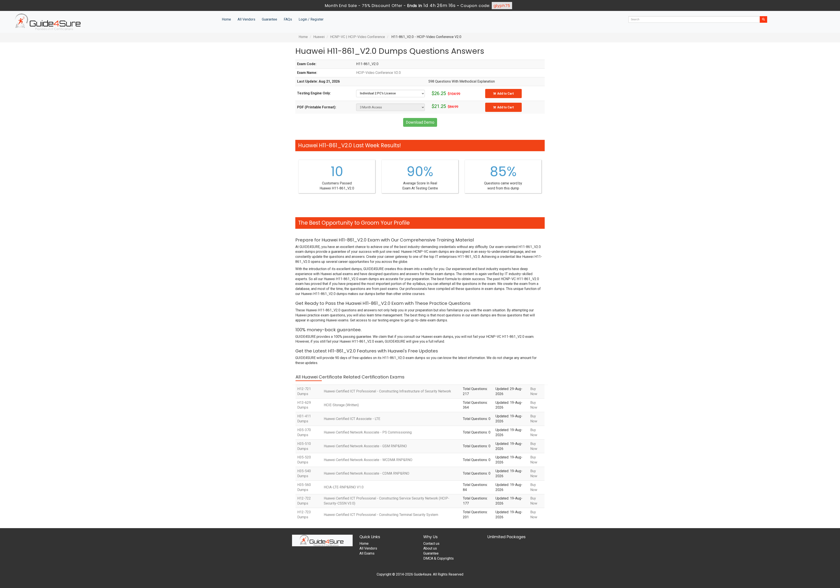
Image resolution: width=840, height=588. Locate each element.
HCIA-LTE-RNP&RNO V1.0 (344, 487)
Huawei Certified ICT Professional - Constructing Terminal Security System (381, 515)
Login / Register (311, 19)
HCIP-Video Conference (366, 37)
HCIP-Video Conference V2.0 (378, 73)
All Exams (366, 553)
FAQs (288, 19)
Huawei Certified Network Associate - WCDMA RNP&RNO (368, 460)
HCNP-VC (337, 37)
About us (430, 548)
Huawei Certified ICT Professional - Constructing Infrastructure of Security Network (387, 391)
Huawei (319, 37)
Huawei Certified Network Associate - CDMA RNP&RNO (366, 473)
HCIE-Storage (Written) (341, 405)
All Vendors (246, 19)
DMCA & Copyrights (438, 558)
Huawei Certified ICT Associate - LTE (352, 419)
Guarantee (269, 19)
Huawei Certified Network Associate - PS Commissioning (368, 432)
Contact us (431, 543)
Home (226, 19)
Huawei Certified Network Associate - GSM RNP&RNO (365, 446)
